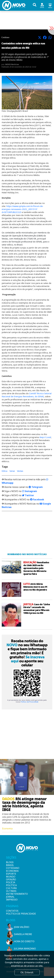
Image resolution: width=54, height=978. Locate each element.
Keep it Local (45, 437)
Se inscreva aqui (28, 659)
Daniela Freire (23, 934)
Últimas (11, 891)
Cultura (11, 888)
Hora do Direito (24, 941)
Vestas (20, 471)
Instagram (30, 491)
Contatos (12, 910)
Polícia (10, 882)
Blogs (10, 862)
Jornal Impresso (11, 898)
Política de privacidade (21, 913)
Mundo (10, 876)
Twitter (29, 495)
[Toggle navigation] (50, 5)
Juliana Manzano (25, 948)
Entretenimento (11, 893)
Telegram (37, 487)
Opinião (11, 879)
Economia (11, 870)
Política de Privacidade (29, 702)
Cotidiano (11, 868)
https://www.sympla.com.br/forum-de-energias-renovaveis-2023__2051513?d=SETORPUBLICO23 (22, 209)
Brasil (10, 865)
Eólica (4, 471)
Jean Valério (21, 927)
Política (11, 885)
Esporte (11, 873)
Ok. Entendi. (27, 972)
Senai (12, 471)
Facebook (38, 499)
